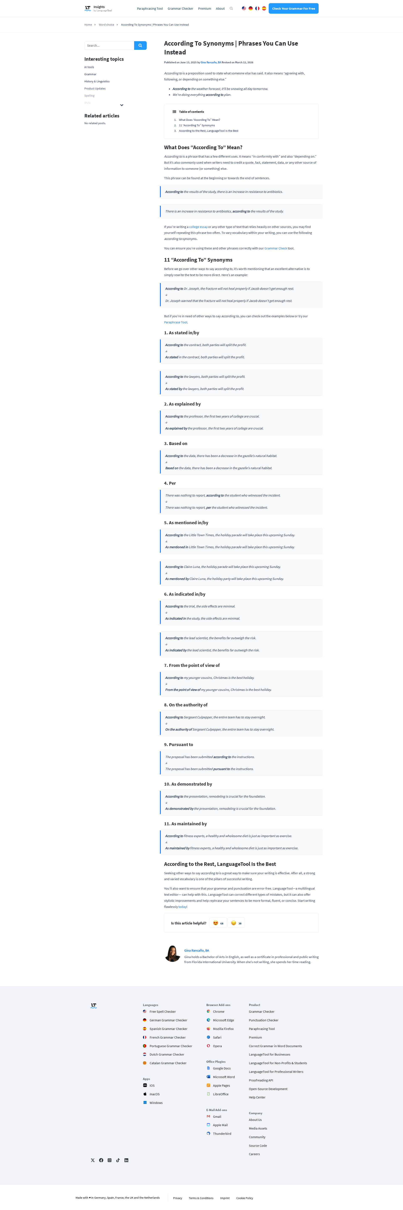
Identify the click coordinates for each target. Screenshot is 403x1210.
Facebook (101, 1160)
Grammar (90, 74)
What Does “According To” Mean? (199, 120)
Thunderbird (222, 1133)
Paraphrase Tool (175, 322)
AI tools (89, 67)
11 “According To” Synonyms (197, 125)
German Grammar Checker (168, 1020)
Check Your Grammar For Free (293, 8)
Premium (204, 8)
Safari (217, 1037)
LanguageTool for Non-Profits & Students (278, 1063)
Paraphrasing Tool (150, 8)
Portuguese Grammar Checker (171, 1046)
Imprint (225, 1198)
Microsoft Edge (223, 1020)
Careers (254, 1154)
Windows (156, 1103)
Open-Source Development (268, 1089)
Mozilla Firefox (223, 1029)
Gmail (217, 1116)
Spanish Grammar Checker (168, 1029)
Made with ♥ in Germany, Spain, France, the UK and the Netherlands (118, 1197)
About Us (255, 1120)
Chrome (218, 1011)
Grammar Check (275, 248)
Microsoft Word (224, 1077)
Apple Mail (220, 1125)
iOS (152, 1085)
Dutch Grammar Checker (167, 1054)
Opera (217, 1046)
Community (257, 1137)
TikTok (117, 1160)
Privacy (177, 1198)
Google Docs (222, 1068)
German (251, 8)
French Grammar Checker (168, 1037)
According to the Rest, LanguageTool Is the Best (208, 131)
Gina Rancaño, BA (211, 62)
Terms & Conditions (201, 1198)
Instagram (109, 1160)
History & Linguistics (97, 81)
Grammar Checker (180, 8)
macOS (155, 1094)
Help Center (257, 1097)
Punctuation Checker (264, 1020)
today (182, 907)
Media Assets (258, 1128)
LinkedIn (126, 1160)
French (257, 8)
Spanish (264, 8)
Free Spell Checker (163, 1011)
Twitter (92, 1160)
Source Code (258, 1145)
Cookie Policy (244, 1198)
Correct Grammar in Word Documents (275, 1046)
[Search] (140, 45)
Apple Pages (221, 1085)
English (244, 8)
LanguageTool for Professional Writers (276, 1071)
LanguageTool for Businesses (269, 1054)
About (220, 8)
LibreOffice (221, 1094)
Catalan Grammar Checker (168, 1063)
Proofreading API (261, 1080)
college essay (198, 227)
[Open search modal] (231, 8)
